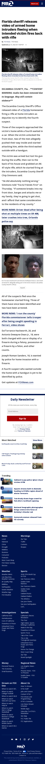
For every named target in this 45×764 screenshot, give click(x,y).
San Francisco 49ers (28, 579)
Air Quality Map (7, 582)
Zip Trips (24, 539)
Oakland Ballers (26, 596)
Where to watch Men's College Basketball (7, 710)
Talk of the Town (27, 635)
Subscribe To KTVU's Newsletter (28, 712)
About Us (25, 683)
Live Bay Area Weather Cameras (8, 578)
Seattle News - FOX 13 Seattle (28, 676)
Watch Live (34, 4)
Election (4, 565)
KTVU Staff (24, 689)
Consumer (5, 555)
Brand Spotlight (26, 657)
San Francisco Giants (28, 586)
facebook (20, 739)
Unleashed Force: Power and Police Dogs (8, 628)
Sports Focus (25, 633)
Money (5, 663)
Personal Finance (8, 666)
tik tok (28, 739)
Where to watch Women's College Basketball (8, 717)
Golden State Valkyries (25, 590)
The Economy (7, 669)
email (12, 739)
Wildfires (5, 550)
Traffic (23, 542)
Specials (25, 612)
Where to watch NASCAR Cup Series (9, 700)
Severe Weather (7, 589)
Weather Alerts (7, 574)
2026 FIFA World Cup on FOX (28, 575)
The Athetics (25, 599)
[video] (37, 446)
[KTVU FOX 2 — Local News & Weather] (8, 3)
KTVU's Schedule (27, 701)
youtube (16, 739)
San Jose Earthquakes (28, 604)
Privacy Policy (25, 429)
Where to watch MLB (9, 696)
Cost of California (8, 621)
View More (37, 440)
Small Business (7, 671)
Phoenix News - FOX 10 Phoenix (28, 672)
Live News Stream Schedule (27, 705)
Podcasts (5, 558)
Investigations (9, 612)
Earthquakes (6, 587)
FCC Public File (26, 719)
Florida (26, 110)
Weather (6, 571)
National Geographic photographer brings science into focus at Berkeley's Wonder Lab (28, 509)
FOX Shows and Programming (26, 698)
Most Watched (9, 440)
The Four (24, 620)
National (5, 542)
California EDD (7, 616)
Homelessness (7, 618)
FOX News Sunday (8, 563)
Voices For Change (27, 649)
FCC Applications (27, 721)
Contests (24, 544)
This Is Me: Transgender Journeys (28, 639)
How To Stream (26, 686)
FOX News (15, 42)
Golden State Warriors (25, 583)
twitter (33, 739)
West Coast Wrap (8, 560)
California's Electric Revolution (27, 617)
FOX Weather (6, 595)
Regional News (28, 663)
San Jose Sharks (26, 601)
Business (5, 552)
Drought (5, 547)
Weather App (6, 592)
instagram (24, 739)
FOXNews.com (25, 382)
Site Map (24, 716)
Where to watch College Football (7, 692)
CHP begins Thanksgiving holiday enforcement (13, 454)
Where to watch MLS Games (9, 727)
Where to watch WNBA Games (7, 722)
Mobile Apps (25, 709)
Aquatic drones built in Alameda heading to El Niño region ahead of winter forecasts (28, 491)
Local (4, 539)
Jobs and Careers (27, 691)
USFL (22, 607)
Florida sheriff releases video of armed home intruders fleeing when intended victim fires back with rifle (22, 75)
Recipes (23, 547)
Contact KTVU (26, 694)
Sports (24, 571)
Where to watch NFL (9, 689)
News (4, 536)
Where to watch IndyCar (7, 704)
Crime (4, 544)
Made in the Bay (26, 627)
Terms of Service (24, 431)
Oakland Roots (26, 593)
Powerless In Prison (9, 623)
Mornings (25, 536)
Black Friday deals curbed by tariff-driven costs (16, 464)
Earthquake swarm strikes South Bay (14, 444)
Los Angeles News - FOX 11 (28, 667)
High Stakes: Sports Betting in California (28, 624)
